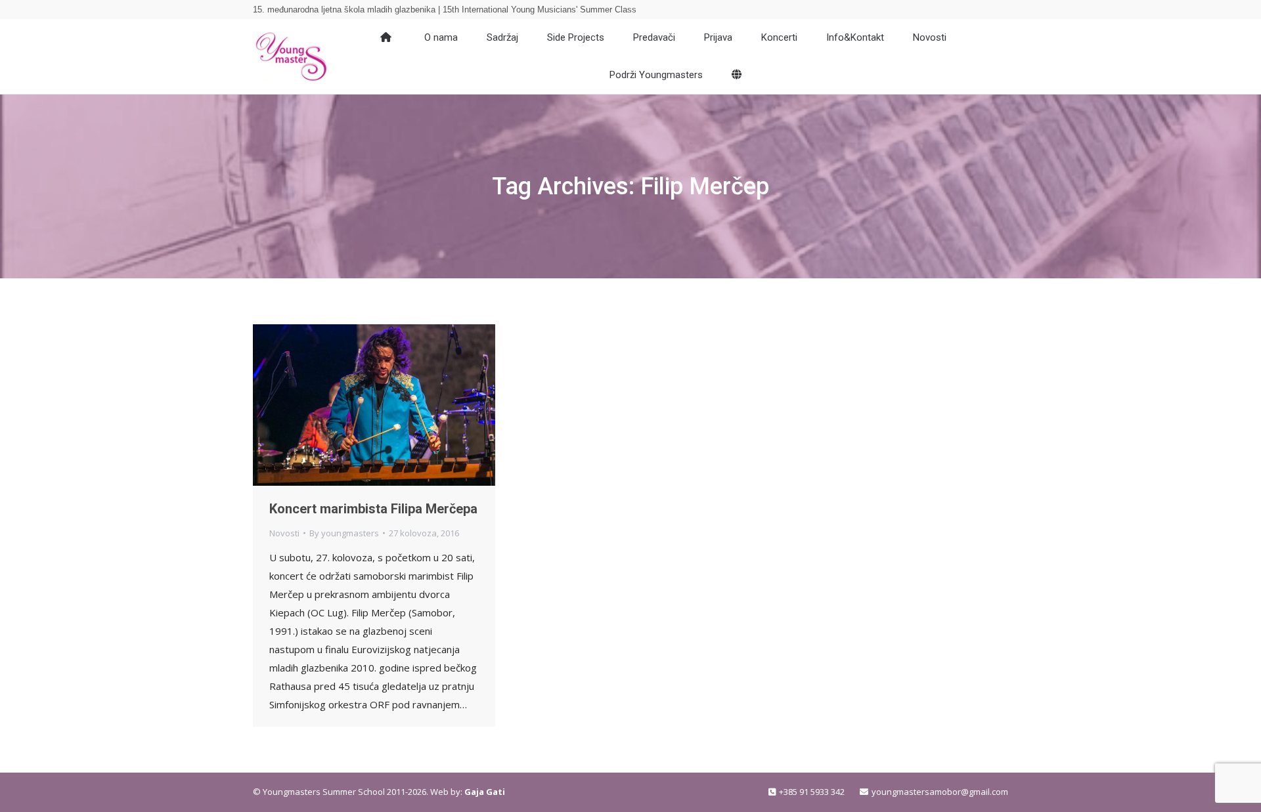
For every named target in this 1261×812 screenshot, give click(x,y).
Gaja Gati (484, 792)
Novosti (284, 533)
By (344, 533)
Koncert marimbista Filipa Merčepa (373, 509)
